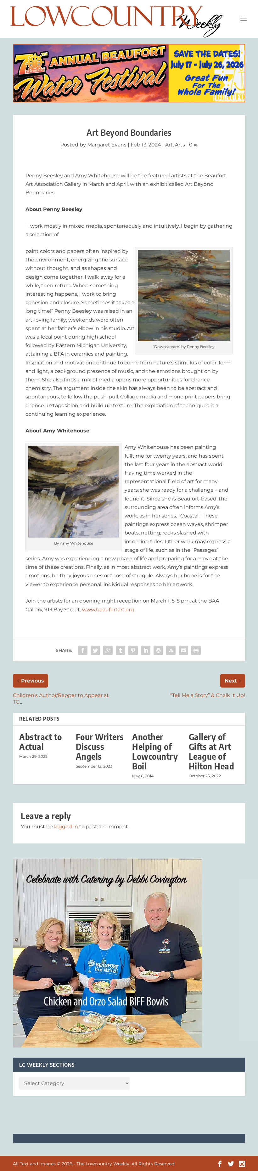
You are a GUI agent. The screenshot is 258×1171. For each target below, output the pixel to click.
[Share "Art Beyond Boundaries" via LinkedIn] (145, 650)
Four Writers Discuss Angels (100, 747)
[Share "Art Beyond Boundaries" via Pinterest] (133, 650)
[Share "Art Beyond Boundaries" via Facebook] (82, 650)
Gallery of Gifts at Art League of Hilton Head (211, 752)
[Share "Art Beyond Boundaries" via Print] (196, 650)
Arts (180, 145)
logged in (66, 827)
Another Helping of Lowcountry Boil (155, 752)
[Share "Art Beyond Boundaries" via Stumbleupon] (171, 650)
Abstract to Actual (40, 742)
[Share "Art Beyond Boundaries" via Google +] (108, 650)
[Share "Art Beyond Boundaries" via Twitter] (95, 650)
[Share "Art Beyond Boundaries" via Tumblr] (120, 650)
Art (169, 145)
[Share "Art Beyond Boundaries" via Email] (183, 650)
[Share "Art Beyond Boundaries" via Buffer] (158, 650)
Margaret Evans (106, 145)
